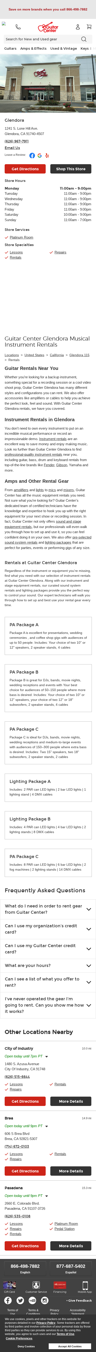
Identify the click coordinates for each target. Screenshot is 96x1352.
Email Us (12, 148)
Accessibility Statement (78, 1312)
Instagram (44, 1300)
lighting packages (58, 542)
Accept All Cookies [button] (70, 1346)
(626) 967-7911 (17, 141)
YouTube (32, 1300)
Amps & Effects (33, 48)
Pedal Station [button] (65, 1229)
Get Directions (25, 169)
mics (52, 490)
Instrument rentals (53, 439)
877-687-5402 (70, 1266)
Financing (59, 1291)
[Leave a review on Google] (40, 157)
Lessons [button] (16, 1084)
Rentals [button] (60, 1084)
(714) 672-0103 (17, 1146)
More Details (71, 1101)
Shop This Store (71, 169)
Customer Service (36, 1291)
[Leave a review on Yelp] (47, 157)
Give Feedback (80, 1300)
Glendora (14, 120)
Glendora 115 (79, 355)
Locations (12, 355)
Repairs (60, 252)
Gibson (61, 465)
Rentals (15, 257)
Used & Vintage (63, 48)
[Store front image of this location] (48, 83)
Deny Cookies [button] (26, 1346)
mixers (68, 490)
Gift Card (9, 1291)
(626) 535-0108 (18, 1216)
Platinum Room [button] (21, 237)
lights (40, 490)
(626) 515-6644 (17, 1077)
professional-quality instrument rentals (33, 454)
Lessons (16, 252)
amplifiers (21, 490)
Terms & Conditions (33, 1312)
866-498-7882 (25, 1266)
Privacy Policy (45, 1322)
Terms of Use (65, 1334)
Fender (49, 465)
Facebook (8, 1300)
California (57, 355)
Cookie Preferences (19, 1338)
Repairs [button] (16, 1089)
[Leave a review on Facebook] (32, 157)
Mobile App (85, 1291)
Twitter (20, 1300)
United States (34, 355)
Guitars (10, 48)
